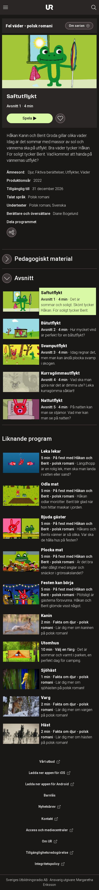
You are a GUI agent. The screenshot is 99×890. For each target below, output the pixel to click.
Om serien (76, 26)
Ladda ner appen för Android (47, 784)
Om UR (47, 841)
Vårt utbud (47, 761)
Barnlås (49, 795)
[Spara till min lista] (60, 118)
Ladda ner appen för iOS (47, 773)
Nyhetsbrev (46, 806)
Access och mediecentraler (47, 830)
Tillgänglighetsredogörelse (47, 852)
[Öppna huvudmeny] (5, 7)
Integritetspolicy (47, 864)
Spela (27, 118)
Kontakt (47, 819)
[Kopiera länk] (11, 232)
